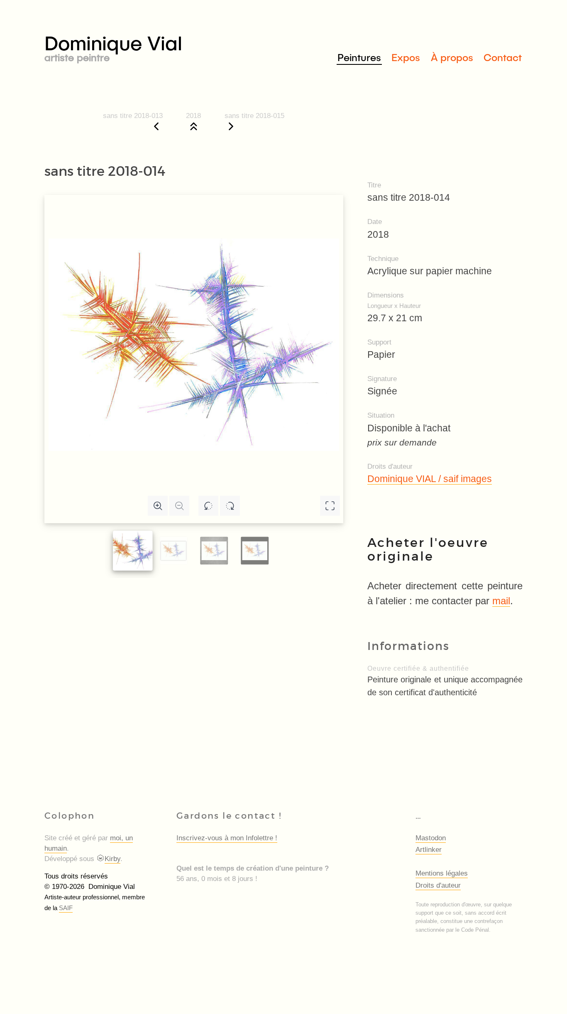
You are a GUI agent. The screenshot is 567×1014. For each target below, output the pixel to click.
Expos (405, 57)
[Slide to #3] (255, 551)
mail (501, 600)
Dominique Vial (113, 46)
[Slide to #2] (214, 551)
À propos (452, 57)
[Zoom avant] (158, 506)
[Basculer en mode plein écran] (330, 506)
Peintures (359, 57)
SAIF (66, 907)
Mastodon (430, 838)
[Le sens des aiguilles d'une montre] (230, 506)
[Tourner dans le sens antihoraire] (208, 506)
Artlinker (428, 850)
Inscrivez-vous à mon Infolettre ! (226, 838)
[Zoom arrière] (179, 506)
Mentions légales (441, 873)
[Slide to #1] (133, 551)
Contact (503, 57)
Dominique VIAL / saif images (429, 478)
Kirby (112, 859)
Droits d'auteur (438, 885)
